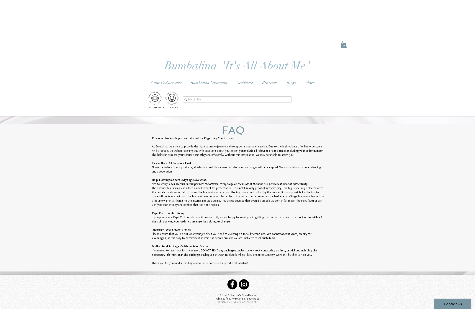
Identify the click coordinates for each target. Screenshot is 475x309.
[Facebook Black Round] (232, 284)
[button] (344, 44)
